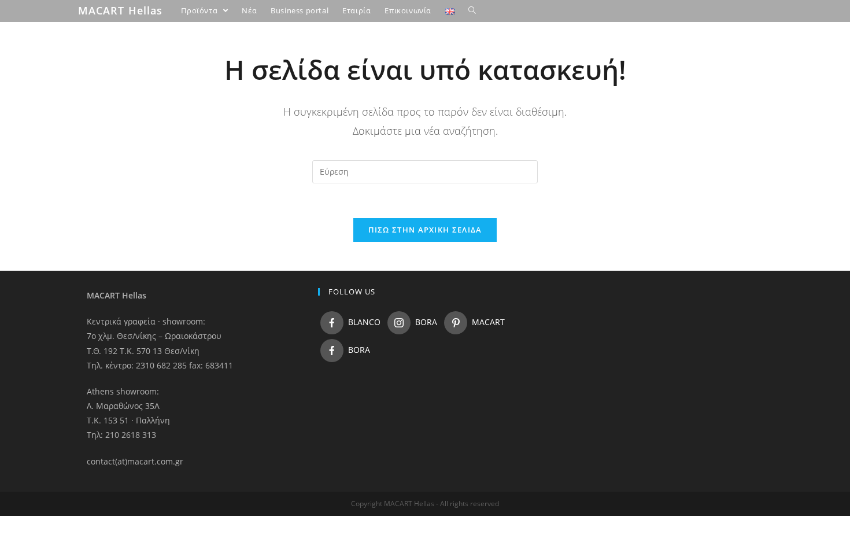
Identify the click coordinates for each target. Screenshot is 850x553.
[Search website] (472, 10)
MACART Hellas (120, 10)
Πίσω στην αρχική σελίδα (425, 229)
